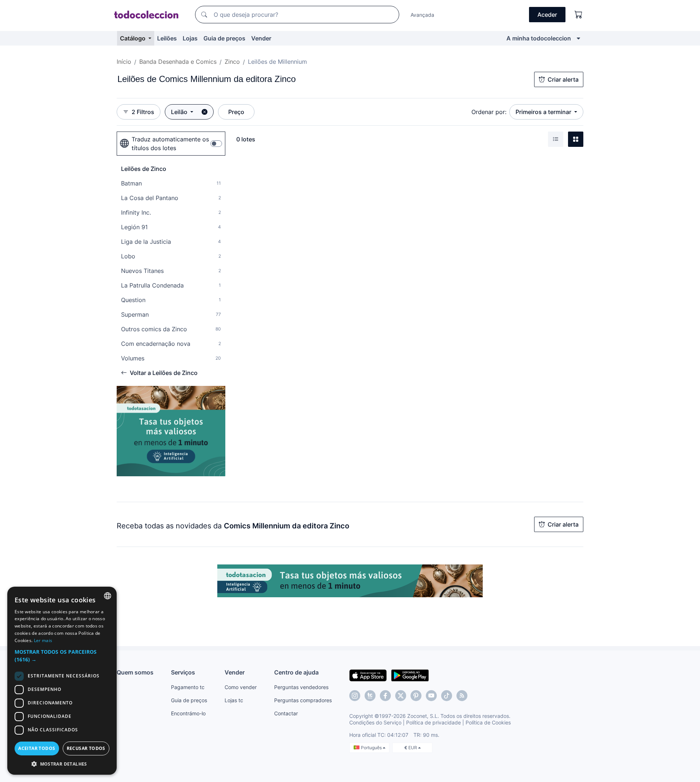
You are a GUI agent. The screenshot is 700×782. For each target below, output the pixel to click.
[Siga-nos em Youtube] (431, 695)
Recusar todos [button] (86, 748)
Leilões (167, 38)
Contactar (286, 713)
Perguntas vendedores (301, 687)
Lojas (190, 38)
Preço (236, 112)
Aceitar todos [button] (36, 748)
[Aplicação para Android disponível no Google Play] (410, 675)
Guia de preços (224, 38)
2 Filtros (143, 112)
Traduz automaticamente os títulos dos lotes (170, 144)
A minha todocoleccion (538, 38)
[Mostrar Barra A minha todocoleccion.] (578, 38)
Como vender (241, 687)
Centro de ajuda (296, 672)
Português (372, 747)
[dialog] (62, 681)
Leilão (180, 112)
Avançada (422, 15)
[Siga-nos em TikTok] (446, 695)
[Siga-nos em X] (400, 695)
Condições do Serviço (375, 722)
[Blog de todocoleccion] (461, 695)
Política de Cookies (488, 722)
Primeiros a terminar (544, 112)
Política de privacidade (433, 722)
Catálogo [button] (133, 38)
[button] (62, 655)
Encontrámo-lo (188, 713)
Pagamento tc (188, 687)
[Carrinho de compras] (578, 14)
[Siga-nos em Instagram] (354, 695)
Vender (261, 38)
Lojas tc (234, 700)
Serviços (183, 672)
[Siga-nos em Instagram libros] (370, 695)
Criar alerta (563, 79)
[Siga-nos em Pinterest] (416, 695)
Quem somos (135, 672)
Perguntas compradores (303, 700)
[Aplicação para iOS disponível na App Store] (368, 675)
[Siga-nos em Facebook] (385, 695)
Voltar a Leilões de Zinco (164, 372)
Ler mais (43, 640)
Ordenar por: (488, 112)
